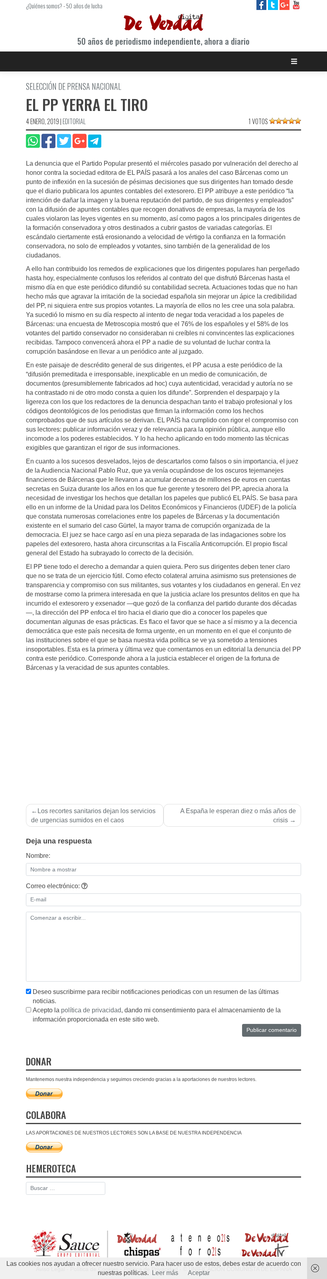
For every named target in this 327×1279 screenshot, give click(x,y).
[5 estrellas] (298, 121)
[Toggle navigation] (294, 61)
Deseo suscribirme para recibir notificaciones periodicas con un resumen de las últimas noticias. (156, 996)
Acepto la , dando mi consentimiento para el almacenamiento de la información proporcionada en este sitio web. (157, 1015)
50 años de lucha (84, 5)
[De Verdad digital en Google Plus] (285, 4)
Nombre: (38, 855)
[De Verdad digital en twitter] (274, 4)
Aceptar (199, 1272)
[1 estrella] (272, 121)
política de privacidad (91, 1010)
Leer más (165, 1272)
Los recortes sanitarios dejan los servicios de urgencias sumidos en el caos (93, 816)
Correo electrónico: (53, 886)
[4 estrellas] (291, 121)
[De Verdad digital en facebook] (262, 4)
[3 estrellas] (285, 121)
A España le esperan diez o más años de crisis (238, 816)
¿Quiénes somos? (44, 5)
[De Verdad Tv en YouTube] (296, 4)
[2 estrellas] (279, 121)
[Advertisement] (163, 732)
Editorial (74, 121)
